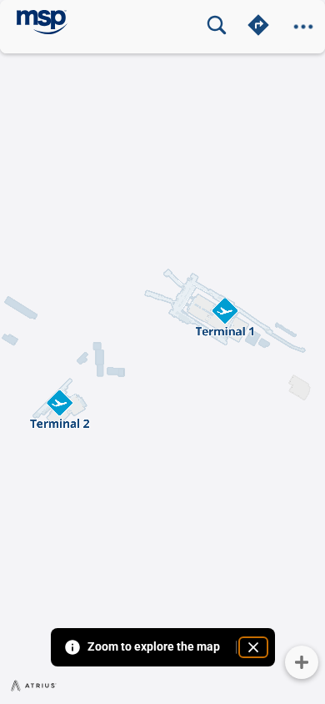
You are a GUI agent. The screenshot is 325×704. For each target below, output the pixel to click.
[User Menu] (303, 26)
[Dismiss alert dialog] (253, 647)
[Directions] (258, 25)
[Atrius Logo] (34, 685)
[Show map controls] (301, 662)
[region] (162, 352)
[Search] (216, 25)
